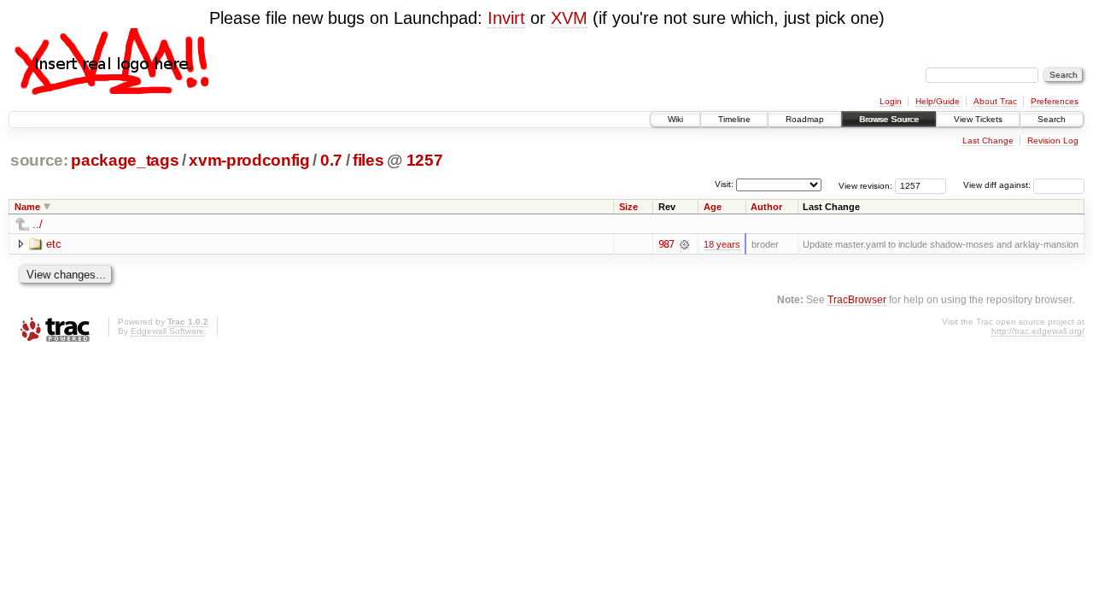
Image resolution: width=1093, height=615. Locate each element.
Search (1051, 119)
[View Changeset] (684, 244)
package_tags (124, 160)
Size (628, 207)
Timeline (734, 119)
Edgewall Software (167, 331)
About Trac (995, 101)
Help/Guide (937, 101)
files (368, 160)
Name (27, 207)
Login (891, 101)
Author (766, 207)
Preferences (1054, 101)
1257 (424, 160)
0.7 (331, 160)
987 (666, 244)
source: (39, 160)
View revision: (865, 185)
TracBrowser (856, 299)
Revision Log (1052, 140)
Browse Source (889, 119)
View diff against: (998, 185)
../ (37, 224)
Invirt (506, 18)
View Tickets (978, 119)
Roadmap (805, 119)
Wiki (675, 119)
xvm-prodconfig (249, 160)
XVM (569, 18)
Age (713, 207)
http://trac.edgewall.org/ (1037, 331)
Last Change (988, 140)
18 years (722, 244)
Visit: (724, 184)
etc (53, 243)
